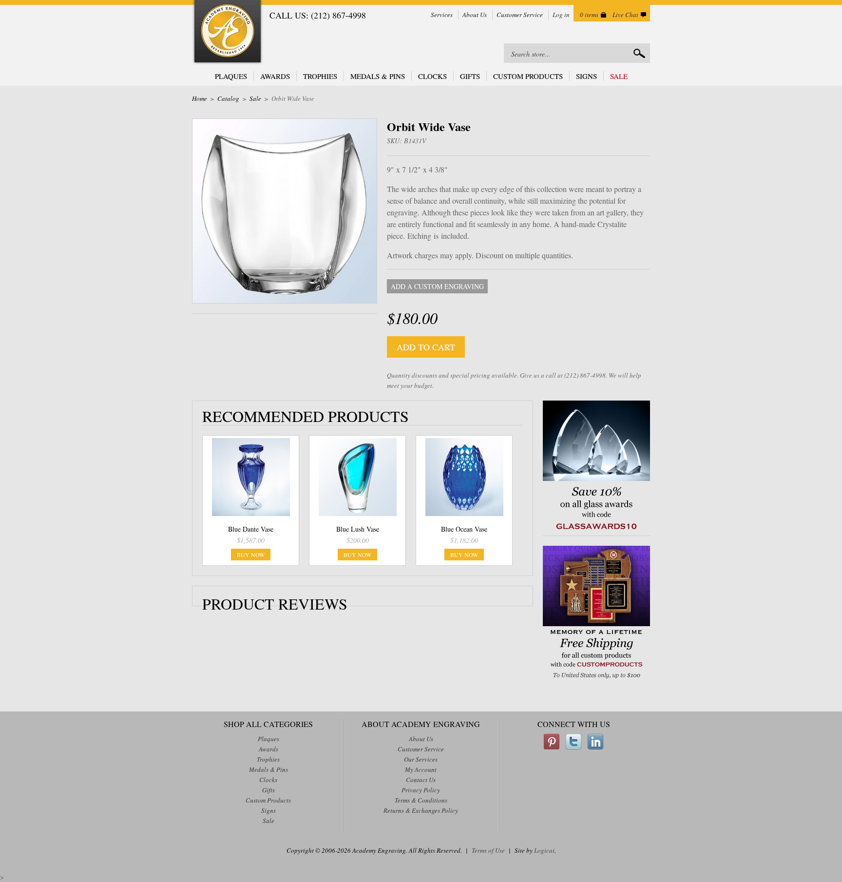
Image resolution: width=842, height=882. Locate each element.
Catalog (228, 98)
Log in (561, 14)
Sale (619, 76)
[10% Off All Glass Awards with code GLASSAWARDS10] (596, 530)
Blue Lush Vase (357, 529)
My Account (421, 769)
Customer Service (520, 14)
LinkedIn (595, 741)
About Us (474, 14)
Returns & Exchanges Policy (420, 810)
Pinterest (551, 741)
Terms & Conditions (421, 800)
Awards (275, 76)
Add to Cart (426, 347)
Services (442, 14)
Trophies (320, 76)
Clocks (432, 76)
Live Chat (625, 14)
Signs (586, 76)
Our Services (421, 759)
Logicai (544, 850)
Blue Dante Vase (250, 529)
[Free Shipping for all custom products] (596, 679)
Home (199, 98)
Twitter (573, 741)
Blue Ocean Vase (464, 529)
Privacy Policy (421, 790)
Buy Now (251, 554)
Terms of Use (488, 850)
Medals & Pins (377, 76)
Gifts (470, 76)
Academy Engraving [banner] (227, 32)
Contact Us (421, 779)
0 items (589, 14)
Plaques (231, 76)
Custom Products (528, 76)
